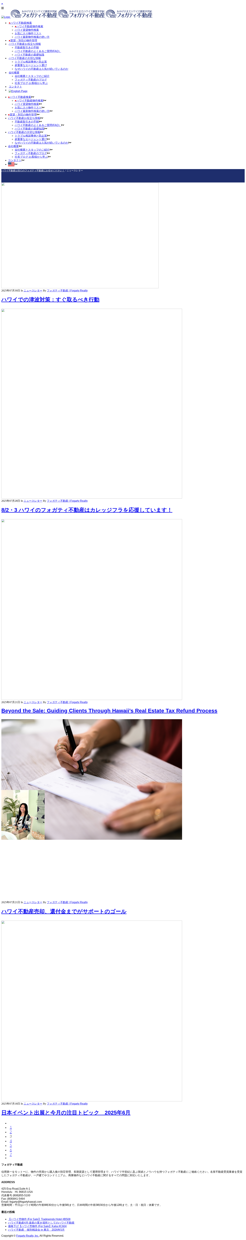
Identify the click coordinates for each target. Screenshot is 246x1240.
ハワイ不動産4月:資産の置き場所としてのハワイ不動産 (41, 1222)
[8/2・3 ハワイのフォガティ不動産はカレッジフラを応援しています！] (91, 497)
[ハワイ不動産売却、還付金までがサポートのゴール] (91, 899)
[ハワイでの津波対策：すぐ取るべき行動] (80, 287)
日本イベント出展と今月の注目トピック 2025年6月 (66, 1113)
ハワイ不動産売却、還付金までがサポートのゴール (64, 911)
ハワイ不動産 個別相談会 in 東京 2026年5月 (36, 1229)
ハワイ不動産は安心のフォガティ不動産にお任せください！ (33, 170)
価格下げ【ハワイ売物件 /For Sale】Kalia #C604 (37, 1226)
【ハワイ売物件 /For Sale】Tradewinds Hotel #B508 (39, 1219)
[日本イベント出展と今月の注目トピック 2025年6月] (91, 1100)
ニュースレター (33, 290)
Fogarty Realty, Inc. (27, 1235)
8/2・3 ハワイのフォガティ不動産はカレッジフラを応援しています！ (86, 510)
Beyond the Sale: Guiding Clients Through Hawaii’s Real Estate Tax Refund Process (109, 711)
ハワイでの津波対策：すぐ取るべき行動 (50, 299)
